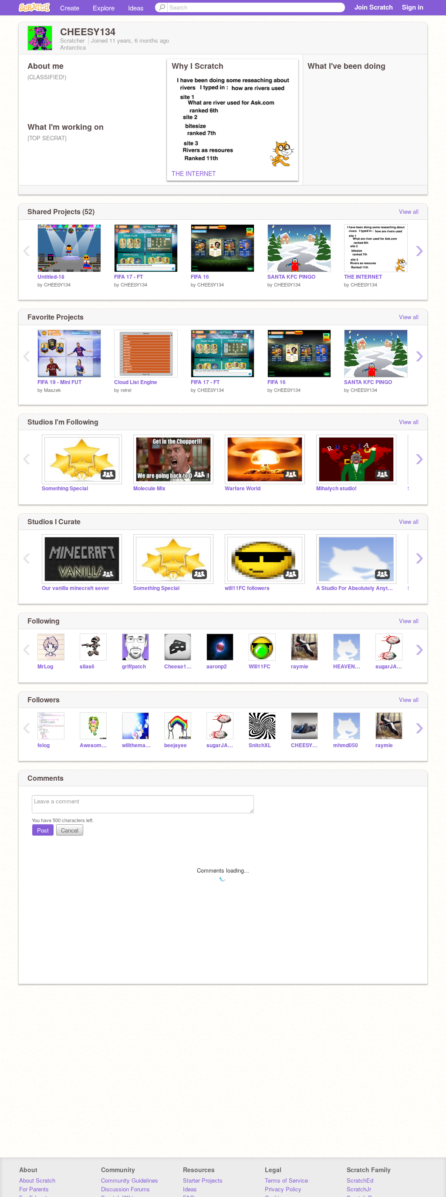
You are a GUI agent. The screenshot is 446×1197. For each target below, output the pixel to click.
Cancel (69, 830)
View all (409, 211)
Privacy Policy (283, 1189)
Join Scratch (374, 7)
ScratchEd (360, 1180)
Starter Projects (203, 1180)
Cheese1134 (178, 666)
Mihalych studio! (336, 488)
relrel (126, 389)
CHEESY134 (57, 284)
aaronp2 (216, 666)
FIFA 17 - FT (128, 276)
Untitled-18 (50, 276)
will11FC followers (247, 588)
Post (43, 830)
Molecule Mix (149, 488)
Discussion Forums (125, 1189)
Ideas (136, 7)
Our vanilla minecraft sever (75, 588)
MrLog (45, 666)
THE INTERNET (194, 173)
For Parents (34, 1189)
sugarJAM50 (390, 666)
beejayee (175, 745)
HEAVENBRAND (347, 666)
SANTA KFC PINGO (291, 276)
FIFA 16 (200, 276)
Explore (104, 7)
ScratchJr (359, 1189)
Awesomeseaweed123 (94, 745)
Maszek (52, 389)
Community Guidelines (129, 1180)
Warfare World (242, 488)
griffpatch (134, 666)
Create (69, 7)
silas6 (87, 666)
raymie (299, 666)
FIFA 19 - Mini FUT (59, 382)
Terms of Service (286, 1180)
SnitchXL (260, 745)
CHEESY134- (305, 745)
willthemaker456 (136, 745)
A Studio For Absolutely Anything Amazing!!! (355, 588)
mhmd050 (345, 745)
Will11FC (259, 666)
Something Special (65, 488)
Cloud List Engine (135, 382)
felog (43, 745)
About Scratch (37, 1180)
